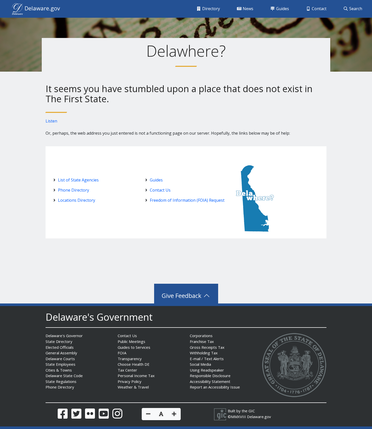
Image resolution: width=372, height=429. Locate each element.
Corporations (201, 335)
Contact (318, 8)
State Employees (60, 364)
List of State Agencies (78, 180)
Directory (210, 8)
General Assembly (61, 352)
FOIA (122, 352)
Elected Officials (60, 347)
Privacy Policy (129, 381)
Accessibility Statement (210, 381)
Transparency (130, 358)
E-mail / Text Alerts (207, 358)
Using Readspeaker (207, 370)
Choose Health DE (134, 364)
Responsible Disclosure (210, 375)
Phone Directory (73, 190)
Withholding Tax (204, 352)
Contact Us (160, 190)
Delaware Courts (60, 358)
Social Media (200, 364)
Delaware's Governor (64, 335)
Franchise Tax (202, 341)
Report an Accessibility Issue (215, 387)
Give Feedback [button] (182, 295)
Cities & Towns (59, 370)
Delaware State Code (64, 375)
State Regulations (61, 381)
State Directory (59, 341)
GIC (252, 410)
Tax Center (127, 370)
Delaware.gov (259, 416)
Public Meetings (131, 341)
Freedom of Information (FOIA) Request (187, 200)
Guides (282, 8)
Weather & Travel (133, 387)
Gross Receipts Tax (207, 347)
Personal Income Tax (136, 375)
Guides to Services (134, 347)
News (247, 8)
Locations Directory (76, 200)
